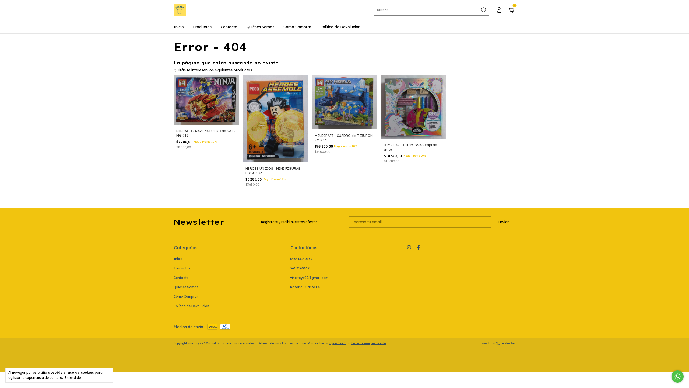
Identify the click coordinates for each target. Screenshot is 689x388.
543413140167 (301, 259)
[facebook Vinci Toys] (418, 247)
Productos (202, 27)
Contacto (229, 27)
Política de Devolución (340, 27)
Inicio (179, 27)
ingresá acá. (337, 343)
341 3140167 (300, 268)
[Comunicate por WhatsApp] (678, 376)
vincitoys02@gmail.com (309, 278)
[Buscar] (483, 10)
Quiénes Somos (260, 27)
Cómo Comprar (297, 27)
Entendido (73, 378)
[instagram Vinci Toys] (409, 247)
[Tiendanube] (498, 343)
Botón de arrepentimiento (368, 343)
